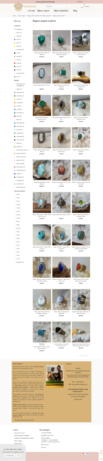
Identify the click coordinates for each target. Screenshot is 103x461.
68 (18, 252)
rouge (18, 63)
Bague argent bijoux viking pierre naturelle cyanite (81, 312)
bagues (41, 385)
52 (18, 201)
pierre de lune (21, 156)
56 (18, 214)
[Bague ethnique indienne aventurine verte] (42, 105)
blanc (19, 32)
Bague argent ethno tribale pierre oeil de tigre (61, 150)
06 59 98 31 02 (80, 381)
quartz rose (20, 160)
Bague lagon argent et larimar (42, 85)
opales (19, 143)
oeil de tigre (20, 136)
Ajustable (20, 262)
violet (18, 69)
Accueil (31, 10)
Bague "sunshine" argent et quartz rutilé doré (81, 183)
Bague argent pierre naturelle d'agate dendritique (42, 312)
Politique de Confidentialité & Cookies (24, 438)
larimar (19, 129)
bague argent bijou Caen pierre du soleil (61, 183)
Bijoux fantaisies (61, 10)
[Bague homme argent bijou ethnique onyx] (81, 73)
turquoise (20, 184)
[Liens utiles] (85, 2)
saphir (18, 173)
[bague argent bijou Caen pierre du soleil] (61, 170)
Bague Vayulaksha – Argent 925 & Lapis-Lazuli (61, 280)
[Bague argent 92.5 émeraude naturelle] (61, 73)
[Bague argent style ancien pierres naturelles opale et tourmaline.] (81, 332)
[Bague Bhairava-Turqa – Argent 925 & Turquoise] (42, 332)
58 (18, 221)
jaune (18, 46)
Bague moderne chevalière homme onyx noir (61, 344)
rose (18, 59)
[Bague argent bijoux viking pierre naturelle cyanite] (81, 299)
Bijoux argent (43, 10)
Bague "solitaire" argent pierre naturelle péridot (81, 215)
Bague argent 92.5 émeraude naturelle (61, 85)
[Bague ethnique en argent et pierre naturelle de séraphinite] (81, 234)
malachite (19, 133)
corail (18, 106)
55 (18, 211)
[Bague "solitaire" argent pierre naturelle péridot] (81, 202)
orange (19, 56)
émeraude (20, 112)
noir (18, 53)
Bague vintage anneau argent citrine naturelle (81, 53)
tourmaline (20, 180)
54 (18, 208)
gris (18, 76)
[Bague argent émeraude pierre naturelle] (81, 137)
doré (18, 42)
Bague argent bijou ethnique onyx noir (61, 118)
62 (18, 235)
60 (18, 228)
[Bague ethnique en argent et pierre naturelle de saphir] (42, 267)
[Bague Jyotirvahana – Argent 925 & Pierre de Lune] (42, 202)
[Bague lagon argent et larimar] (42, 73)
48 (18, 194)
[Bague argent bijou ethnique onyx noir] (61, 105)
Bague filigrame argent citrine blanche (42, 150)
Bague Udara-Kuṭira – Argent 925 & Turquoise (42, 247)
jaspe (18, 119)
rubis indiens (20, 167)
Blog (75, 10)
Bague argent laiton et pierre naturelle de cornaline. (81, 280)
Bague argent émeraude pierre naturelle (81, 150)
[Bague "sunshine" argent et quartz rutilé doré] (81, 170)
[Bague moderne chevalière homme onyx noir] (61, 332)
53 (18, 204)
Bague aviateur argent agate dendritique (61, 312)
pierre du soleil (21, 153)
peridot (19, 146)
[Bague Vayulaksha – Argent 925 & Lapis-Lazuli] (61, 267)
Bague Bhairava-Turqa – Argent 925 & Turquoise (42, 347)
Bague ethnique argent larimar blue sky (42, 183)
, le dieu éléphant (19, 404)
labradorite (20, 123)
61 (18, 231)
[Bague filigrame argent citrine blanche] (42, 137)
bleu (18, 39)
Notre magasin (18, 441)
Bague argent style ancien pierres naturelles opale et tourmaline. (81, 344)
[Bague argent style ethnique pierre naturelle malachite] (61, 40)
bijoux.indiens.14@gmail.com (79, 384)
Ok (18, 455)
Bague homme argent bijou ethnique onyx (81, 85)
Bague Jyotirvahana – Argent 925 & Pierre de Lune (42, 215)
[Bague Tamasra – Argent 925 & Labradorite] (61, 234)
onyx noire (20, 139)
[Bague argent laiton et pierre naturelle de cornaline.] (81, 267)
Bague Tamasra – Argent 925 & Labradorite (61, 247)
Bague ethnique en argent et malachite (42, 53)
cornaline (19, 102)
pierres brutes (21, 187)
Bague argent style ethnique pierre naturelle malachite (61, 53)
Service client (17, 443)
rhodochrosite (20, 170)
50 (18, 197)
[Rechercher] (69, 6)
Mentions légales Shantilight (21, 435)
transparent (20, 73)
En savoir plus (10, 455)
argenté (19, 29)
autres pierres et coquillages (20, 84)
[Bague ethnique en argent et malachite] (42, 40)
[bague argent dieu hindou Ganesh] (61, 202)
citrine (18, 99)
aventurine (20, 95)
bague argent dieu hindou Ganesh (61, 214)
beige (18, 36)
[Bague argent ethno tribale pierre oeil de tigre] (61, 137)
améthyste (20, 92)
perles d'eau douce (22, 150)
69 (18, 255)
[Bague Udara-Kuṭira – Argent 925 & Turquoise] (42, 234)
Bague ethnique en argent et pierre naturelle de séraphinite (81, 247)
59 (18, 225)
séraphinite (20, 177)
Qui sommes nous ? (19, 433)
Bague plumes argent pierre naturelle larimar (81, 118)
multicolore (20, 49)
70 (18, 258)
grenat (19, 116)
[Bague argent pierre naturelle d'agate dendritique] (42, 299)
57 (18, 218)
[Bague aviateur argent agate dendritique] (61, 299)
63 (18, 238)
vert (18, 66)
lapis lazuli (20, 126)
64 (18, 242)
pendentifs (15, 387)
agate (19, 89)
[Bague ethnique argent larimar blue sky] (42, 170)
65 (18, 245)
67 (18, 248)
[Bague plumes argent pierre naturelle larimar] (81, 105)
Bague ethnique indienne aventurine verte (41, 118)
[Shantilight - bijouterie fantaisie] (25, 6)
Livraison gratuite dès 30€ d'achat (45, 1)
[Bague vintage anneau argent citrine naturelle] (81, 40)
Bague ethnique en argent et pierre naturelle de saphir (42, 280)
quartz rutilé (20, 163)
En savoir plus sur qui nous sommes (24, 420)
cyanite (19, 109)
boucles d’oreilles (23, 387)
